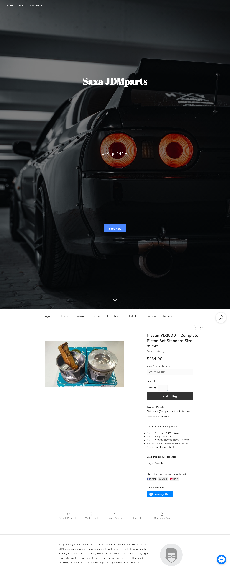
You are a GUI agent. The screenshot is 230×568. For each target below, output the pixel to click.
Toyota (48, 316)
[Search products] (221, 317)
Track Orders (115, 518)
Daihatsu (133, 316)
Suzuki (80, 316)
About (21, 5)
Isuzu (182, 316)
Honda (64, 316)
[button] (157, 463)
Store (9, 5)
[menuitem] (196, 327)
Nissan (167, 316)
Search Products (68, 518)
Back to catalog (155, 351)
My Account (91, 518)
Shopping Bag (162, 518)
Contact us (36, 5)
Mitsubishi (113, 316)
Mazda (95, 316)
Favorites (138, 518)
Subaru (151, 316)
